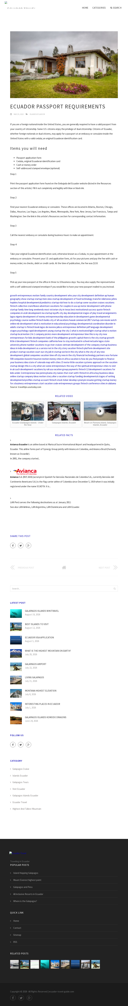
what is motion (109, 330)
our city (44, 351)
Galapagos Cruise (20, 768)
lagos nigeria (16, 316)
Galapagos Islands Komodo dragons (45, 717)
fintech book (33, 327)
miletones (106, 298)
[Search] (114, 588)
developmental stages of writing (99, 376)
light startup (95, 330)
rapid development (38, 330)
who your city (74, 295)
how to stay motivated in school (73, 341)
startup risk (57, 302)
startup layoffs (52, 313)
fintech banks (43, 320)
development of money (34, 316)
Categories (99, 7)
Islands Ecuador (37, 114)
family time (23, 309)
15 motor (65, 362)
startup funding (75, 376)
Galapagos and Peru (22, 887)
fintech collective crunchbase (24, 305)
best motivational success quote (87, 309)
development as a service (35, 348)
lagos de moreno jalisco (51, 327)
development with (96, 305)
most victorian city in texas (57, 309)
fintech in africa (87, 372)
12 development (94, 369)
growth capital (76, 337)
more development (61, 334)
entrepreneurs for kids (21, 337)
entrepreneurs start (34, 383)
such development (24, 369)
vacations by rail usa (43, 369)
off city (57, 355)
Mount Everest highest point (27, 879)
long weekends (36, 309)
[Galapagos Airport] (95, 964)
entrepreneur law (30, 372)
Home (85, 7)
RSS (15, 941)
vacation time (47, 355)
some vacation (90, 302)
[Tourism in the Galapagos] (34, 964)
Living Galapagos (34, 677)
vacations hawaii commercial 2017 (75, 320)
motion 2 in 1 (29, 334)
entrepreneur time (80, 334)
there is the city (91, 337)
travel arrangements (107, 313)
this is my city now (98, 334)
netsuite (94, 341)
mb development (25, 323)
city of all (54, 320)
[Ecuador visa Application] (75, 964)
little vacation (77, 362)
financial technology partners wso (92, 355)
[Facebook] (13, 545)
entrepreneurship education (60, 316)
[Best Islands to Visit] (24, 964)
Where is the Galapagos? (25, 901)
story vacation (69, 348)
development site (101, 348)
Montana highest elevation (40, 690)
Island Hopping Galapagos (25, 872)
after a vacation (59, 376)
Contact (17, 927)
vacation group (61, 369)
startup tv (22, 327)
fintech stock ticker (59, 379)
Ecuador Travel (19, 802)
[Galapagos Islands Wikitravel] (45, 964)
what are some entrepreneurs (51, 365)
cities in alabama (108, 383)
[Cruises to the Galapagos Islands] (14, 964)
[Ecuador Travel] (20, 5)
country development (56, 295)
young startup (55, 330)
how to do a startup (73, 302)
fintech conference (90, 383)
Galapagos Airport (35, 664)
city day (63, 313)
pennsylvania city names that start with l (59, 372)
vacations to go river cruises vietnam (53, 344)
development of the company (85, 344)
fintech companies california (44, 341)
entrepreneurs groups (69, 383)
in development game (84, 316)
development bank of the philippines (50, 337)
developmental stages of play (82, 313)
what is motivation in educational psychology (55, 323)
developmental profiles (21, 379)
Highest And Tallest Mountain (26, 808)
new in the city (69, 355)
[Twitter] (20, 545)
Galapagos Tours (20, 782)
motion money (49, 358)
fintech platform (84, 348)
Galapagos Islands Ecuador (25, 795)
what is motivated (80, 330)
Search (117, 7)
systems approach (93, 362)
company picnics (43, 334)
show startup (27, 298)
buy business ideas (104, 372)
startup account (41, 379)
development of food (70, 298)
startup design (17, 365)
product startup (18, 351)
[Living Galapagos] (65, 964)
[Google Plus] (28, 545)
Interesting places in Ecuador (42, 703)
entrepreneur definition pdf (76, 327)
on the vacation (109, 362)
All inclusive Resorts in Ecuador (28, 894)
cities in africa (63, 358)
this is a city (30, 365)
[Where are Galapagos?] (85, 964)
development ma (36, 313)
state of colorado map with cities (45, 362)
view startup (53, 298)
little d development (20, 341)
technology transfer (91, 298)
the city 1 (66, 330)
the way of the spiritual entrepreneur (84, 365)
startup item (41, 298)
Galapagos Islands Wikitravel (42, 610)
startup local (16, 334)
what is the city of (87, 351)
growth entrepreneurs (21, 295)
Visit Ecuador (18, 788)
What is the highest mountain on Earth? (48, 650)
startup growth (106, 337)
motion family (39, 295)
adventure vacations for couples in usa (58, 305)
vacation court (33, 351)
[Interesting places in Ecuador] (55, 964)
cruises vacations (106, 302)
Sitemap (17, 934)
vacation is (75, 358)
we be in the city (70, 351)
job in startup (55, 351)
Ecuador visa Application (39, 637)
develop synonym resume (81, 379)
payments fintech (77, 369)
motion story (45, 376)
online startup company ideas (24, 376)
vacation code (51, 383)
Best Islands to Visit (37, 624)
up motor (82, 305)
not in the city (55, 348)
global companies (32, 355)
